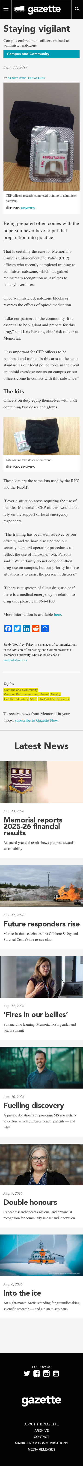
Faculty (55, 694)
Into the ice (22, 1293)
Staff (33, 699)
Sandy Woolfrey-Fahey (26, 78)
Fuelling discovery (33, 1105)
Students (63, 699)
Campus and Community (21, 689)
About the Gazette (41, 1424)
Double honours (30, 1202)
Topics (8, 683)
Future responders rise (41, 924)
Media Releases (41, 1449)
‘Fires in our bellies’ (35, 1014)
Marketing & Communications (41, 1443)
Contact (41, 1437)
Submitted (28, 208)
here (57, 614)
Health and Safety (16, 699)
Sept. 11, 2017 (15, 67)
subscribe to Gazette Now (36, 720)
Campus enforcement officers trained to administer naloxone (36, 42)
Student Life (47, 699)
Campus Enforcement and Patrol (26, 694)
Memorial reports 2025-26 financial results (32, 826)
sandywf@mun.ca (15, 660)
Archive (42, 1430)
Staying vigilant (36, 29)
